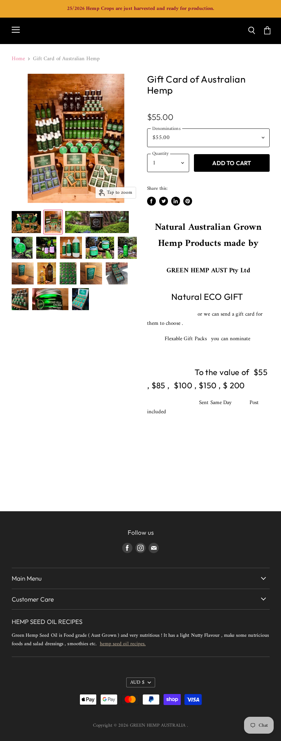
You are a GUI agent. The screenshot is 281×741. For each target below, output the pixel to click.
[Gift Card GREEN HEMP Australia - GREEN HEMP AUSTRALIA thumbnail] (53, 222)
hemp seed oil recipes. (123, 644)
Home (18, 59)
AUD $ (137, 682)
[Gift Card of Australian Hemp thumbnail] (26, 222)
